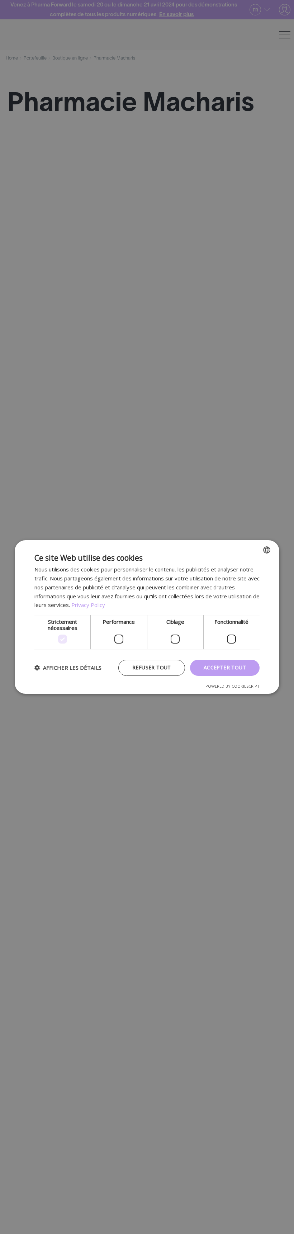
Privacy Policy (88, 604)
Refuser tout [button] (151, 667)
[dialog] (147, 617)
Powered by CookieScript (232, 686)
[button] (67, 668)
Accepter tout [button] (225, 667)
